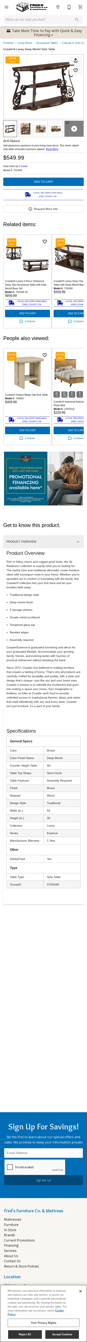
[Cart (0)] (80, 7)
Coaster (23, 166)
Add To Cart (43, 181)
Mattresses (12, 1219)
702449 (18, 170)
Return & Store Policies (21, 1266)
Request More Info (46, 209)
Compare (30, 321)
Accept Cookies (62, 1334)
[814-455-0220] (69, 7)
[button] (6, 7)
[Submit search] (76, 19)
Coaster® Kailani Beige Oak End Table (26, 394)
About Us (11, 1256)
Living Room (25, 42)
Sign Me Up (43, 1180)
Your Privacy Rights (43, 1322)
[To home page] (32, 7)
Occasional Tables (47, 42)
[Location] (58, 7)
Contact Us (12, 1261)
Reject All (25, 1334)
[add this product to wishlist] (75, 70)
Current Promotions (19, 1240)
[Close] (80, 1291)
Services (10, 1250)
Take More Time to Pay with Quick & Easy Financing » (47, 32)
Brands (9, 1235)
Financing (11, 1245)
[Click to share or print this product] (75, 60)
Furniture (8, 42)
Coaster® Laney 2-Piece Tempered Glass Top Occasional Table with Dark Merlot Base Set (26, 285)
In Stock (10, 1230)
